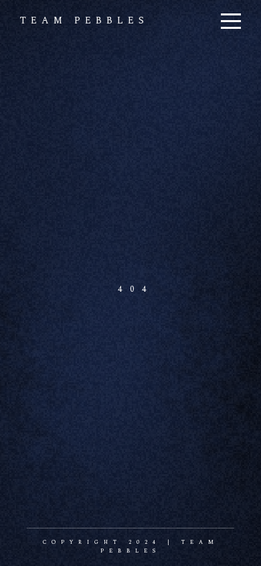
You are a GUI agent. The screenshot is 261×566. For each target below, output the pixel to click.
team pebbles (84, 20)
